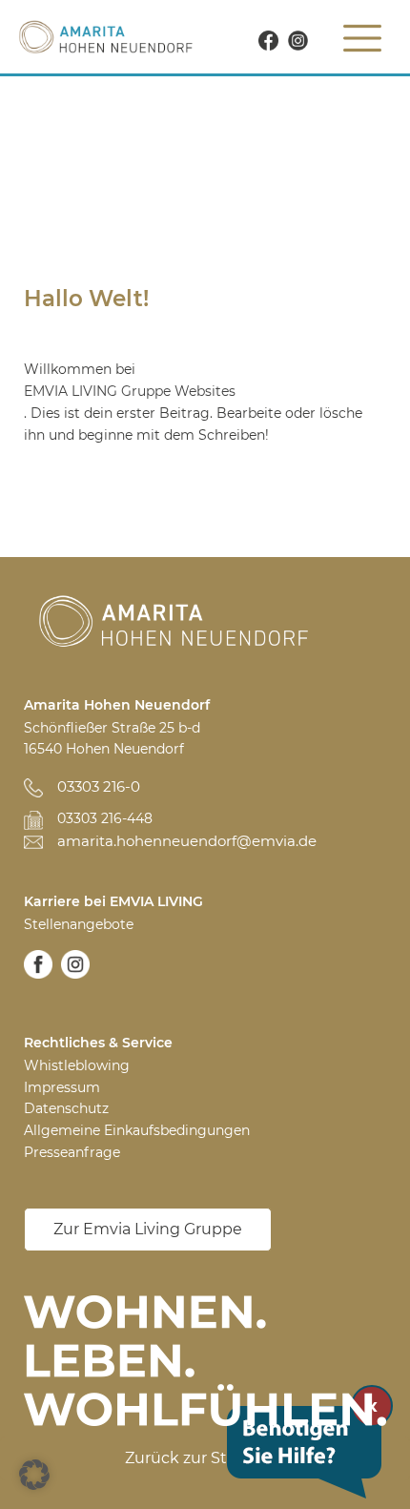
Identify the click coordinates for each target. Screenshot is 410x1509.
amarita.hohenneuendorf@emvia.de (187, 841)
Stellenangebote (78, 924)
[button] (34, 1474)
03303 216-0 (98, 786)
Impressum (62, 1087)
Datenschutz (66, 1108)
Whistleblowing (77, 1065)
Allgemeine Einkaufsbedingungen (137, 1130)
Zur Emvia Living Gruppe (147, 1229)
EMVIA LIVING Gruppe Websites (130, 391)
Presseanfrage (72, 1152)
